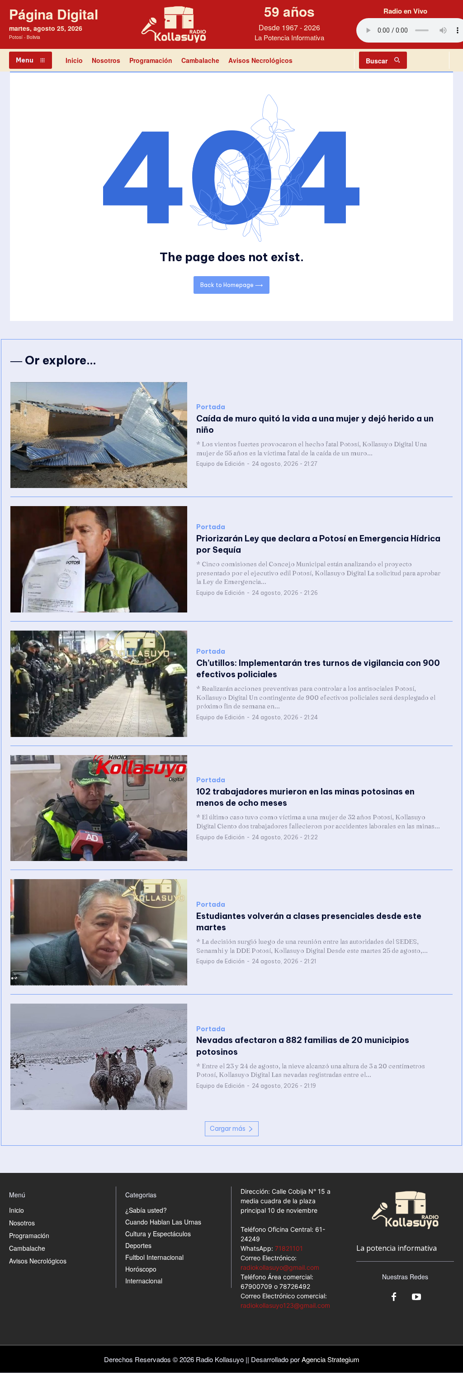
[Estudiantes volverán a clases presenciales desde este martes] (98, 932)
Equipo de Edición (220, 463)
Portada (210, 407)
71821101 (289, 1248)
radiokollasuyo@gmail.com (280, 1267)
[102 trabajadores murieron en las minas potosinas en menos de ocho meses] (98, 808)
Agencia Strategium (330, 1359)
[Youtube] (416, 1297)
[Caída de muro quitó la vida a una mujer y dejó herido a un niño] (98, 435)
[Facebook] (394, 1297)
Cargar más (228, 1128)
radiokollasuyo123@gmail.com (285, 1305)
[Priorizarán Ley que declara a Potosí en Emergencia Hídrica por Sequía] (98, 559)
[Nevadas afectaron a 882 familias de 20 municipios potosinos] (98, 1057)
